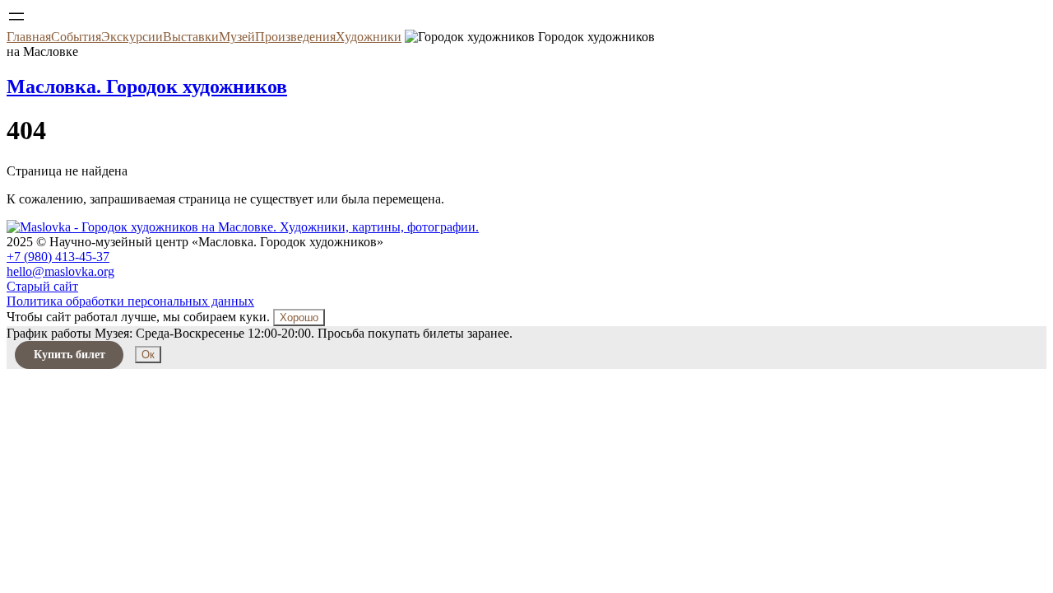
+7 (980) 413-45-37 (58, 257)
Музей (237, 37)
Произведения (295, 37)
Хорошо (299, 317)
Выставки (191, 37)
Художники (368, 37)
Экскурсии (132, 37)
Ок (148, 354)
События (76, 37)
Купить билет (69, 354)
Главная (29, 37)
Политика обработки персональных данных (130, 301)
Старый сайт (42, 286)
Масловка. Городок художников (147, 86)
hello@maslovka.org (60, 271)
